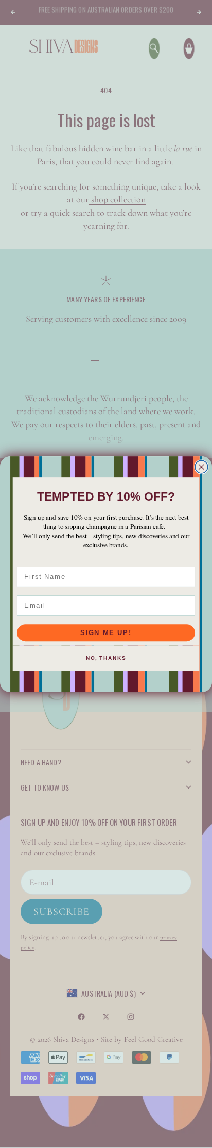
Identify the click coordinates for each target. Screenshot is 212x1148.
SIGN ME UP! (106, 632)
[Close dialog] (201, 466)
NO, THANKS (106, 658)
